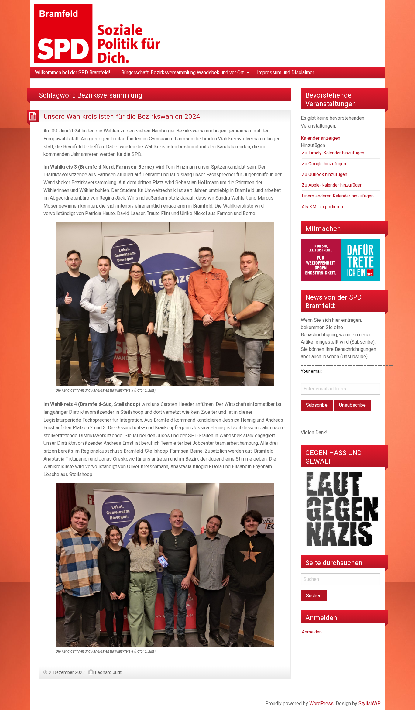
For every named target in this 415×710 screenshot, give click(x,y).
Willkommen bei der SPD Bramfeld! (72, 72)
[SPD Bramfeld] (97, 33)
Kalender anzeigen (320, 138)
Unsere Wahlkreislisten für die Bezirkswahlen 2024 (121, 116)
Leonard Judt (108, 672)
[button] (313, 145)
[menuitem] (72, 72)
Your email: (311, 371)
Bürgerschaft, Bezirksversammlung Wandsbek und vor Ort (182, 72)
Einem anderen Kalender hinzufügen (338, 196)
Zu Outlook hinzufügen (324, 174)
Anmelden (312, 632)
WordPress (321, 703)
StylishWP (369, 703)
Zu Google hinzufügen (324, 163)
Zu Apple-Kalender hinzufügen (332, 185)
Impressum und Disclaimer (285, 72)
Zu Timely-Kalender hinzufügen (333, 153)
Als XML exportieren (322, 206)
